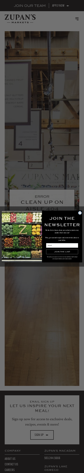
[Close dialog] (79, 212)
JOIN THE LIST (62, 252)
